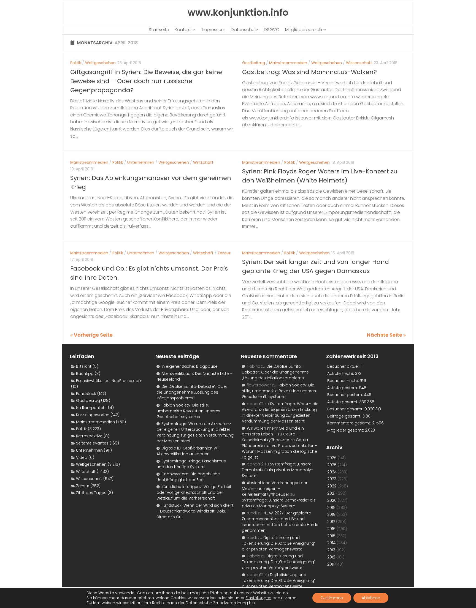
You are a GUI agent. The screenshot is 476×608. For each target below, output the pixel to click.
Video (81, 457)
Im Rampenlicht (91, 407)
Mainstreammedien (288, 63)
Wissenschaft (359, 63)
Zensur (224, 253)
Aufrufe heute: (341, 373)
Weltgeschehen (100, 63)
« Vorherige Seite (91, 334)
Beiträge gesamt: (345, 416)
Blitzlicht (83, 366)
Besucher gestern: (345, 394)
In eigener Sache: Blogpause (189, 366)
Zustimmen (332, 598)
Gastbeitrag (253, 63)
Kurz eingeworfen (92, 415)
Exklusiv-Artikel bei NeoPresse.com (109, 380)
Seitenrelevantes (92, 443)
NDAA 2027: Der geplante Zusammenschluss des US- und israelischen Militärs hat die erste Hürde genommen (280, 521)
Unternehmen (140, 162)
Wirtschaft (203, 162)
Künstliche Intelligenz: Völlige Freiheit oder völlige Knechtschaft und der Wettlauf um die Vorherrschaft (193, 492)
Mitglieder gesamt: (346, 430)
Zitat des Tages (91, 492)
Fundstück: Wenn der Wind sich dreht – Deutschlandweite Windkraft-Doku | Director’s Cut (195, 511)
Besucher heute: (343, 380)
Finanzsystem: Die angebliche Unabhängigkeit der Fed (188, 476)
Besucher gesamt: (345, 409)
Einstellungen (258, 597)
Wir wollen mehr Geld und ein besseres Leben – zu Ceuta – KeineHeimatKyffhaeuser (273, 434)
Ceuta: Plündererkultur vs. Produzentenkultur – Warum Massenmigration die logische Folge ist (279, 448)
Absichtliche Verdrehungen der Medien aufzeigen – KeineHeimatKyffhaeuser (274, 488)
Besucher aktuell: (344, 366)
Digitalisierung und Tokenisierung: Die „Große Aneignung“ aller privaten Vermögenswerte (278, 543)
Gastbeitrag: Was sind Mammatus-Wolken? (309, 72)
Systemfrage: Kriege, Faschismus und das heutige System (191, 464)
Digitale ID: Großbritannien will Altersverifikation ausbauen (187, 451)
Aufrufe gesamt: (343, 402)
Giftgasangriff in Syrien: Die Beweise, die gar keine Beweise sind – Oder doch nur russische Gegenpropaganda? (146, 81)
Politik (75, 63)
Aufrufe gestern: (343, 388)
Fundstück (86, 393)
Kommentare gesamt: (349, 423)
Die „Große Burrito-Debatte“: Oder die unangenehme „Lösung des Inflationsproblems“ (191, 392)
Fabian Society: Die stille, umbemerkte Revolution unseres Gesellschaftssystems (188, 410)
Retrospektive (89, 436)
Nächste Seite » (386, 334)
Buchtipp (85, 373)
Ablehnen (371, 598)
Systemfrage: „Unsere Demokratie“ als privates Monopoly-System (277, 469)
